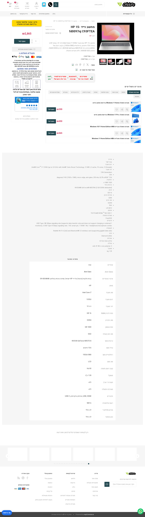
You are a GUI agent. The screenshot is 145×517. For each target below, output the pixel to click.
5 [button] (83, 463)
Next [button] (8, 456)
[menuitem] (87, 478)
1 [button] (90, 463)
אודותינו (95, 491)
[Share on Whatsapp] (73, 65)
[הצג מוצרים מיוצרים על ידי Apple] (127, 454)
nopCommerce (89, 514)
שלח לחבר (76, 65)
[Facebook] (27, 478)
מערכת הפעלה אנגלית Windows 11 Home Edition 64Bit (110, 139)
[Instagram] (23, 478)
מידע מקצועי (24, 14)
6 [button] (81, 463)
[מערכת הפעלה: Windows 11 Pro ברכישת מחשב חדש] (135, 118)
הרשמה (106, 484)
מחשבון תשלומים (44, 14)
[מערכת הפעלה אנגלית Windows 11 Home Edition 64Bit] (135, 142)
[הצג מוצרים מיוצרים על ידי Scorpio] (83, 454)
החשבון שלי (36, 7)
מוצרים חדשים (70, 504)
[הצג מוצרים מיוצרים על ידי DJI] (61, 454)
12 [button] (71, 463)
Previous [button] (137, 456)
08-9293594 (30, 66)
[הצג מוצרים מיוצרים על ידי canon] (39, 454)
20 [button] (57, 463)
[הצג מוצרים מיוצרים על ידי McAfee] (105, 454)
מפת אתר (95, 478)
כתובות (50, 487)
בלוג (54, 14)
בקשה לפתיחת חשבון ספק (43, 500)
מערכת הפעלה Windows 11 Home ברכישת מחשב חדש (111, 103)
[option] (103, 62)
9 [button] (76, 463)
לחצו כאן (49, 77)
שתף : (93, 65)
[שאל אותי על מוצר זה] (76, 69)
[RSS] (18, 478)
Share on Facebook (84, 65)
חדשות (72, 483)
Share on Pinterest (80, 65)
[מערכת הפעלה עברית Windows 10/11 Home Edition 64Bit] (135, 130)
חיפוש (55, 4)
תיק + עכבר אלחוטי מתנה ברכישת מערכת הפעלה (26, 23)
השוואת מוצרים (27, 7)
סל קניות (49, 491)
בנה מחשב (13, 14)
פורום (73, 491)
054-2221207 (19, 66)
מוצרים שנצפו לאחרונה (67, 495)
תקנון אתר (94, 487)
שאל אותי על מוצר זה (87, 70)
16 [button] (64, 463)
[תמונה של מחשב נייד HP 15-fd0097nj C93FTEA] (103, 62)
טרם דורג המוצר (50, 29)
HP (90, 36)
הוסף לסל (51, 109)
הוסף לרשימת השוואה (51, 33)
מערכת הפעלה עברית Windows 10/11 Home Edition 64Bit (109, 127)
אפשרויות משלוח (92, 483)
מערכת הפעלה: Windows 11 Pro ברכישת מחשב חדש (111, 115)
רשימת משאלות (47, 495)
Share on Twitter (88, 65)
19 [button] (59, 463)
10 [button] (74, 463)
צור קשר (33, 14)
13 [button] (69, 463)
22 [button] (54, 463)
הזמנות (50, 483)
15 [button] (66, 463)
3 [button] (87, 463)
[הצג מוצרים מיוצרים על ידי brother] (17, 454)
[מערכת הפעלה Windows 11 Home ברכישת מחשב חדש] (135, 106)
